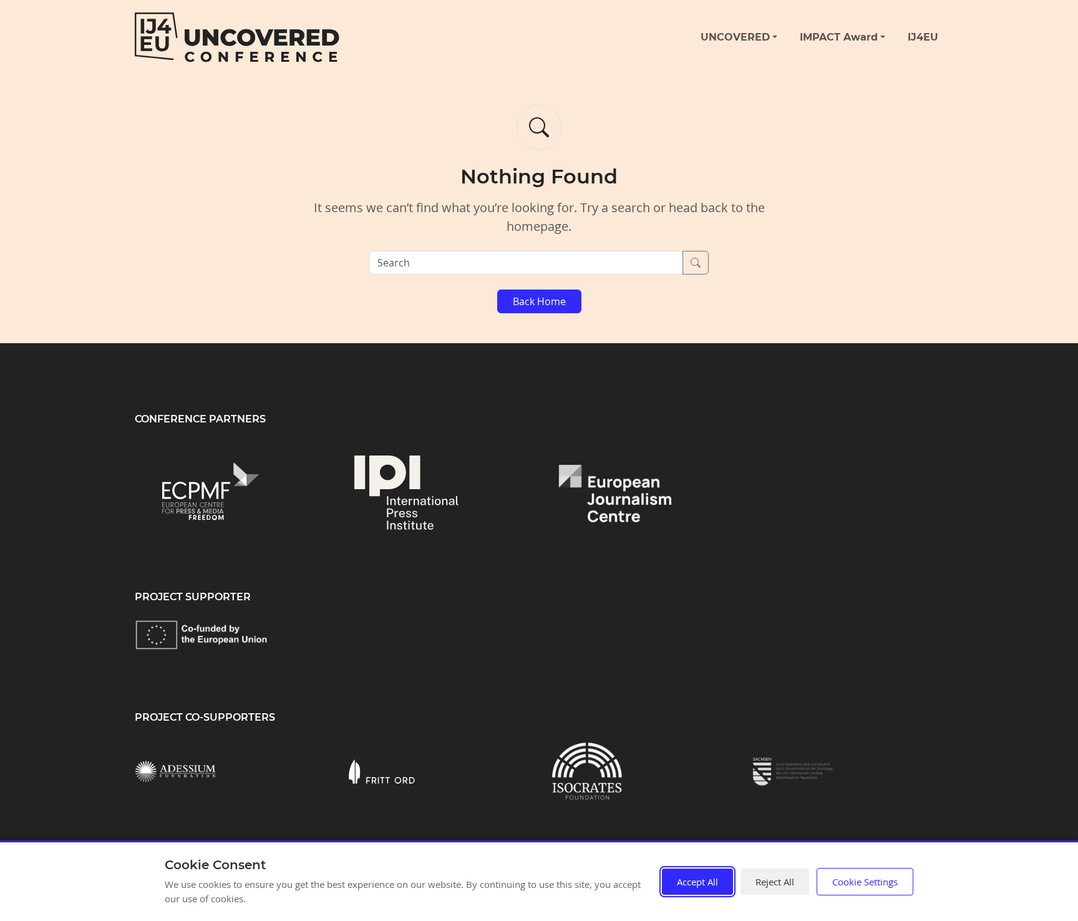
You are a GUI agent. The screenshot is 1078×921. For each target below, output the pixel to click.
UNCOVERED (735, 37)
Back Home (539, 301)
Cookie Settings (865, 881)
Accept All (697, 881)
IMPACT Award (839, 37)
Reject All (774, 881)
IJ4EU (923, 37)
